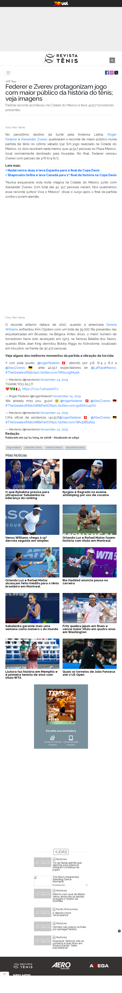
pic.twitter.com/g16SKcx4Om (74, 405)
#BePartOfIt (44, 405)
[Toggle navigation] (8, 73)
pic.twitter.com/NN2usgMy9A (57, 372)
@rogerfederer (48, 363)
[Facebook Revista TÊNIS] (106, 72)
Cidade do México (54, 447)
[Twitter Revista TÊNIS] (116, 72)
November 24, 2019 (54, 379)
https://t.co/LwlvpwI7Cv (40, 389)
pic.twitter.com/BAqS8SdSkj (74, 422)
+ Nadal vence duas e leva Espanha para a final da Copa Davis (52, 170)
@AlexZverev (15, 368)
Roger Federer (14, 447)
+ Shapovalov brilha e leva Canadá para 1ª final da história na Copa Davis (61, 175)
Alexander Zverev (34, 139)
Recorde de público (75, 447)
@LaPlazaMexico (103, 368)
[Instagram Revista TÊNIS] (111, 72)
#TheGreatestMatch (20, 372)
